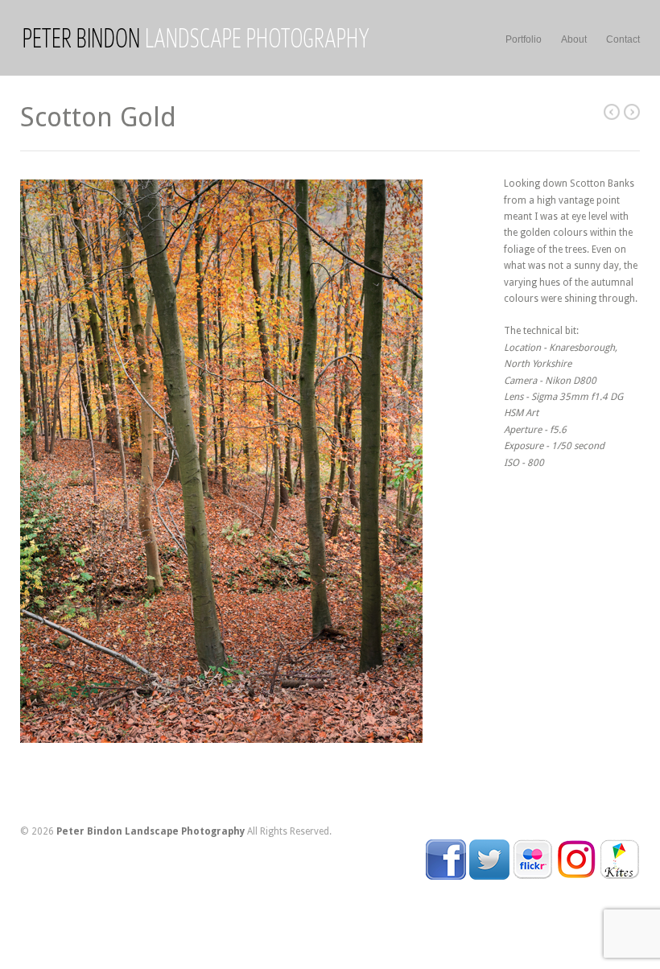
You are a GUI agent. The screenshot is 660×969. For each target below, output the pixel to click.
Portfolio (523, 39)
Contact (623, 39)
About (574, 39)
